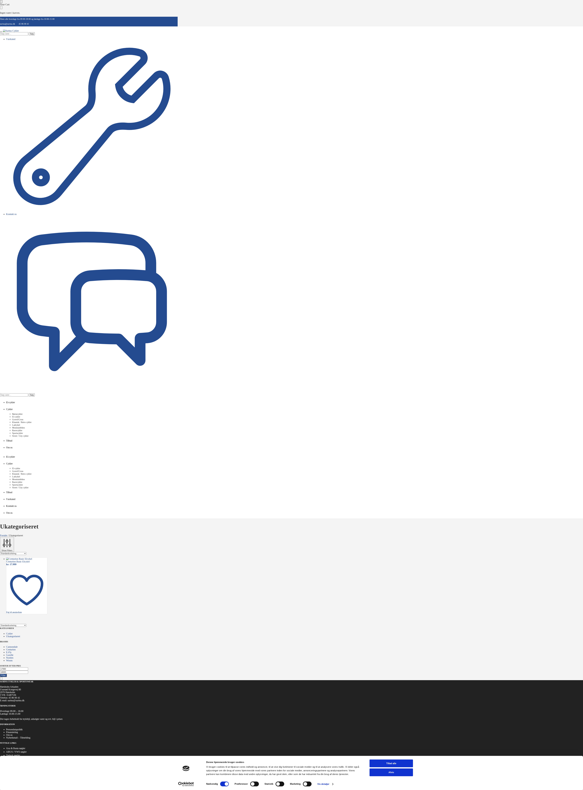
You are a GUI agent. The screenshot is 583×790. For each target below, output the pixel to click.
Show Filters (7, 550)
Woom (9, 660)
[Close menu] (1, 1)
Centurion (11, 649)
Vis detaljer (323, 784)
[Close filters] (1, 678)
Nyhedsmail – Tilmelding (18, 737)
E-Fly (9, 652)
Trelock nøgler (13, 755)
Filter (3, 675)
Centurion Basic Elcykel (18, 561)
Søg (32, 34)
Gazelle (9, 655)
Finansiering (12, 732)
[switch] (254, 783)
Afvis (391, 772)
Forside (3, 535)
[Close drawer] (1, 7)
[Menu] (1, 31)
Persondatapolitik (14, 729)
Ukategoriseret (13, 636)
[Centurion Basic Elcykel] (26, 559)
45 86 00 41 (24, 24)
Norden (9, 657)
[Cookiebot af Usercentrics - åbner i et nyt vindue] (186, 784)
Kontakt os (11, 214)
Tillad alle (391, 763)
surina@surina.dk (7, 24)
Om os (9, 735)
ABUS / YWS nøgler (16, 751)
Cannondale (12, 647)
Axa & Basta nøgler (15, 748)
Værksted (10, 39)
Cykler (9, 633)
